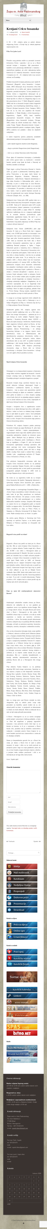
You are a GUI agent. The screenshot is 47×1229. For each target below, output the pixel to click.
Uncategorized (13, 34)
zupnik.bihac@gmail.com (20, 1128)
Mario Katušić (26, 32)
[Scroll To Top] (23, 1223)
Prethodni (12, 841)
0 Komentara (25, 34)
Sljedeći (35, 841)
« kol (8, 1204)
